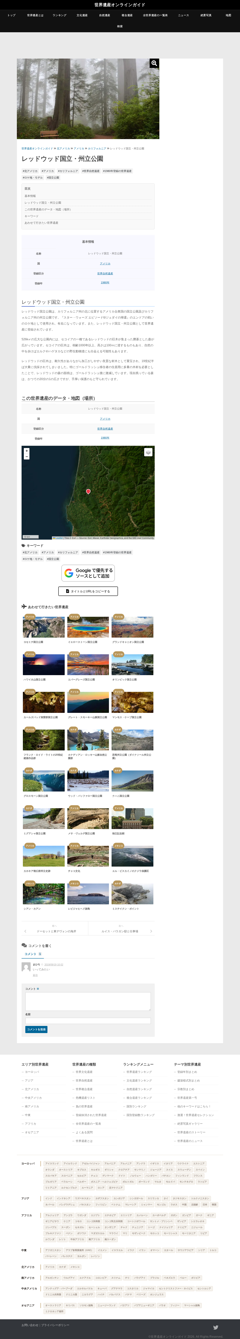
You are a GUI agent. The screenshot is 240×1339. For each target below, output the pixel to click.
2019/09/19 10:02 (53, 964)
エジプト (95, 1215)
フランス (198, 1175)
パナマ (128, 1294)
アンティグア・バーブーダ (58, 1288)
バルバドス (114, 1294)
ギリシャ (109, 1169)
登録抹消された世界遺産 (91, 1115)
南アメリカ (32, 1106)
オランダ (49, 1169)
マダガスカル (97, 1233)
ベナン (69, 1233)
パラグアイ (140, 1277)
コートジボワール (136, 1221)
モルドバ (170, 1181)
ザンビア (181, 1221)
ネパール (49, 1204)
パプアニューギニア (144, 1305)
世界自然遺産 (105, 273)
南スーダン (110, 1239)
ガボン (174, 1215)
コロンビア (101, 1277)
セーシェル (94, 1227)
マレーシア (130, 1204)
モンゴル (161, 1204)
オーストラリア (53, 1305)
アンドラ (140, 1163)
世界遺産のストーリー (191, 1132)
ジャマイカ (148, 1288)
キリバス (70, 1305)
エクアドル (85, 1277)
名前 (28, 1014)
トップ (11, 15)
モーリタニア (189, 1233)
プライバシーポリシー (55, 1325)
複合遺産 (127, 15)
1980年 (105, 282)
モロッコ (154, 1233)
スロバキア (51, 1175)
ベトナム (115, 1204)
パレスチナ (67, 1256)
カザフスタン (102, 1198)
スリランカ (153, 1198)
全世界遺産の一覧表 (155, 15)
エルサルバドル (85, 1288)
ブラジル (154, 1277)
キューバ (102, 1288)
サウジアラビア (186, 1250)
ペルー (183, 1277)
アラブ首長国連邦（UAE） (79, 1250)
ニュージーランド (107, 1305)
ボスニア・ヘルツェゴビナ (104, 1181)
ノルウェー (135, 1175)
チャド (124, 1227)
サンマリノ (140, 1169)
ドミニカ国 (71, 1294)
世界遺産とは (35, 15)
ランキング (60, 15)
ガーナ (199, 1215)
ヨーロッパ (32, 1071)
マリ (125, 1233)
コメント (33, 954)
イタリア (168, 1163)
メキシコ (75, 1267)
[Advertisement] (191, 118)
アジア (29, 1080)
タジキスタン (179, 1198)
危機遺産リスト (85, 1097)
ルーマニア (87, 1187)
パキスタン (85, 1204)
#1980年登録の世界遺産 (117, 170)
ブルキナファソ (53, 1233)
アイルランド (70, 1163)
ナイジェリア (166, 1227)
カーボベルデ (159, 1215)
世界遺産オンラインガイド (120, 5)
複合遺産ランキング (139, 1097)
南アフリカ (94, 1239)
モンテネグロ (186, 1181)
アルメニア (126, 1163)
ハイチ (101, 1294)
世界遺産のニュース (190, 1140)
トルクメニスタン (200, 1198)
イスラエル (117, 1250)
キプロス (81, 1169)
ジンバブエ (51, 1227)
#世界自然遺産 (91, 170)
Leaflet (59, 537)
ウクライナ (183, 1163)
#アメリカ (48, 170)
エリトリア (126, 1215)
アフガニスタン (53, 1250)
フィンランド (182, 1175)
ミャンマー (146, 1204)
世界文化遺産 (84, 1071)
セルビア (81, 1175)
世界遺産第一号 (187, 1097)
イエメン (102, 1250)
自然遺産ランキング (139, 1089)
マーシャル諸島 (192, 1305)
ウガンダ (81, 1215)
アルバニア (110, 1163)
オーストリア (66, 1169)
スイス (169, 1169)
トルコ (213, 1250)
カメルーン (142, 1215)
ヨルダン (81, 1256)
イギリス (154, 1163)
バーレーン (51, 1256)
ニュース (183, 15)
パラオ (162, 1305)
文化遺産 (82, 15)
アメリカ (79, 148)
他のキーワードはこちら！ (194, 1106)
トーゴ (151, 1227)
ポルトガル (128, 1181)
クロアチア (124, 1169)
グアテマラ (116, 1288)
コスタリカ (132, 1288)
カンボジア (119, 1198)
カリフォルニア (97, 148)
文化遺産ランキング (139, 1080)
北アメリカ (63, 148)
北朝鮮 (194, 1204)
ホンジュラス (157, 1294)
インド (48, 1198)
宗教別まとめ (185, 1089)
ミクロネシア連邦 (54, 1311)
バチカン (166, 1175)
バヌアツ (124, 1305)
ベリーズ (141, 1294)
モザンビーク (139, 1233)
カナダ (62, 1267)
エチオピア (110, 1215)
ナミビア (182, 1227)
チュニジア (137, 1227)
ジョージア (155, 1169)
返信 (35, 975)
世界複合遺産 (84, 1089)
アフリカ (30, 1123)
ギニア (210, 1215)
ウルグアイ (69, 1277)
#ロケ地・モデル (33, 177)
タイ (166, 1198)
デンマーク (108, 1175)
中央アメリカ (33, 1097)
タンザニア (110, 1227)
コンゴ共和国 (93, 1221)
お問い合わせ (30, 1325)
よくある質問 (84, 1132)
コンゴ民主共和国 (114, 1221)
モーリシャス (170, 1233)
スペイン (200, 1169)
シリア (201, 1250)
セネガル (79, 1227)
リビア (203, 1233)
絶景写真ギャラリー (190, 1123)
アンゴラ (68, 1215)
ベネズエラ (169, 1277)
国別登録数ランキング (141, 1115)
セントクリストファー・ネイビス (176, 1288)
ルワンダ (49, 1239)
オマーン (154, 1250)
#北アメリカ (30, 170)
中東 (28, 1115)
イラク (131, 1250)
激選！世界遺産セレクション (195, 1115)
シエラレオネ (197, 1221)
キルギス (95, 1169)
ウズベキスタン (83, 1198)
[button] (88, 491)
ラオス (174, 1204)
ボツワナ (81, 1233)
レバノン (95, 1256)
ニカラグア (87, 1294)
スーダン (65, 1227)
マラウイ (113, 1233)
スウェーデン (184, 1169)
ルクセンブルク (69, 1187)
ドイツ (121, 1175)
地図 (228, 15)
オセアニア (32, 1132)
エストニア (199, 1163)
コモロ (78, 1221)
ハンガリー (151, 1175)
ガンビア (186, 1215)
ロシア (101, 1187)
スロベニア (67, 1175)
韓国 (214, 1204)
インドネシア (63, 1198)
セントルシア (204, 1288)
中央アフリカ (77, 1239)
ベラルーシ (67, 1181)
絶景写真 (206, 15)
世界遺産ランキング (139, 1071)
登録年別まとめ (187, 1071)
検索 (120, 26)
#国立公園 (53, 177)
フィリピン (101, 1204)
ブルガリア (51, 1181)
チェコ (94, 1175)
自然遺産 (104, 15)
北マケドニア (116, 1187)
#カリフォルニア (68, 170)
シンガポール (136, 1198)
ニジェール (196, 1227)
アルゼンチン (52, 1277)
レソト (62, 1239)
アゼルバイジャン (91, 1163)
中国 (184, 1204)
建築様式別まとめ (188, 1080)
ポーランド (144, 1181)
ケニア (67, 1221)
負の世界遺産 (84, 1106)
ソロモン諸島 (86, 1305)
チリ (127, 1277)
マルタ (157, 1181)
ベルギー (81, 1181)
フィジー (174, 1305)
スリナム (115, 1277)
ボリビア (195, 1277)
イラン (142, 1250)
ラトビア (202, 1181)
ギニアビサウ (52, 1221)
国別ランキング (136, 1106)
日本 (205, 1204)
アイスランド (52, 1163)
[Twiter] (215, 1327)
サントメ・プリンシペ (161, 1221)
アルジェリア (52, 1215)
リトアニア (51, 1187)
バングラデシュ (67, 1204)
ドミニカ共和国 (53, 1294)
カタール (168, 1250)
